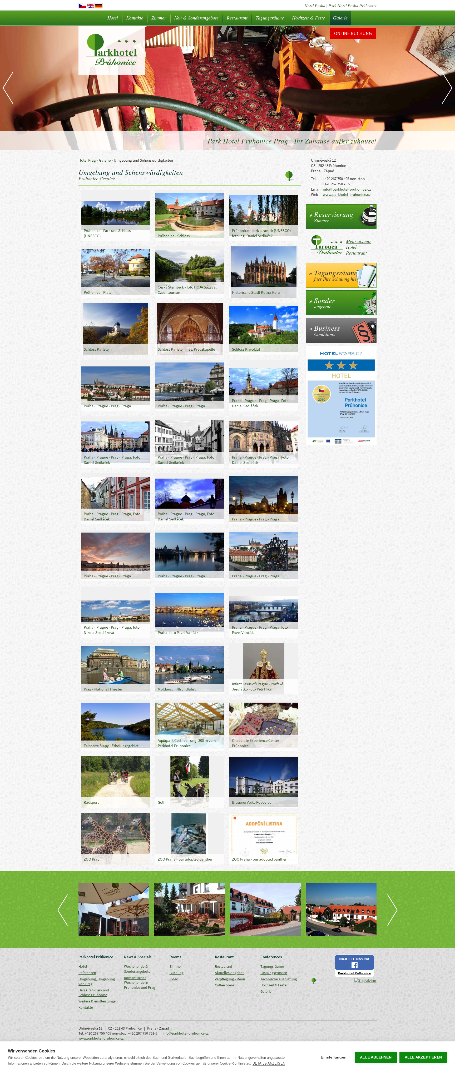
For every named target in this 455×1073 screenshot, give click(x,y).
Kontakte (134, 17)
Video (174, 979)
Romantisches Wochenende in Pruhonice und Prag (139, 982)
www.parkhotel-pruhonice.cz (346, 194)
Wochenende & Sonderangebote (137, 969)
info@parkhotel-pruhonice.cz (347, 189)
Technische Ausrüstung (278, 979)
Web (314, 194)
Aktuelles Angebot (229, 972)
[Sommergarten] (190, 909)
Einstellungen (334, 1057)
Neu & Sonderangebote (196, 17)
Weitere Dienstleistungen (98, 1001)
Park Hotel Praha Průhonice (352, 5)
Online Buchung (353, 33)
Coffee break (225, 985)
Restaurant (237, 17)
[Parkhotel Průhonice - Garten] (114, 909)
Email (315, 189)
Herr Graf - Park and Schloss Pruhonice (93, 992)
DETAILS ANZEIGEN (269, 1063)
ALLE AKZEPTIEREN (423, 1057)
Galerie (340, 17)
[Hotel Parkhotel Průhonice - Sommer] (341, 909)
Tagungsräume (270, 17)
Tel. (314, 178)
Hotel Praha (314, 5)
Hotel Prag (87, 160)
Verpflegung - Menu (230, 979)
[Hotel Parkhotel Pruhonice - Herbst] (265, 909)
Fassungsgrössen (273, 972)
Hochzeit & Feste (308, 17)
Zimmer (158, 17)
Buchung (177, 972)
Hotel (112, 17)
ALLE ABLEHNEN (376, 1057)
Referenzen (87, 972)
